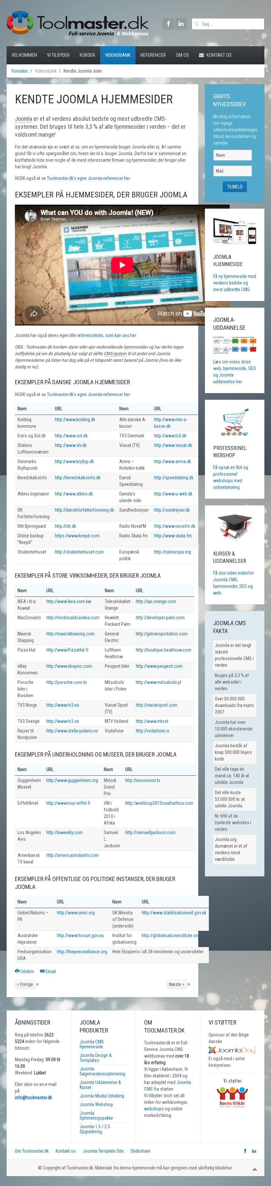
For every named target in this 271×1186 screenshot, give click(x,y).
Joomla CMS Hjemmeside (92, 1044)
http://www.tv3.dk (170, 435)
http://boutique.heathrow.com (163, 650)
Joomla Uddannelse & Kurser (100, 1085)
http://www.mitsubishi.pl (158, 682)
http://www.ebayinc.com (69, 666)
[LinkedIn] (181, 24)
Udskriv (27, 971)
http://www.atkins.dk (74, 493)
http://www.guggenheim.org (72, 780)
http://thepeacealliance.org (82, 951)
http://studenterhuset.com (79, 552)
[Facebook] (168, 24)
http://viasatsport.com (156, 705)
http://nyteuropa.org (172, 552)
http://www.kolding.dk (75, 419)
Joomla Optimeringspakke (96, 1115)
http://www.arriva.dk (172, 461)
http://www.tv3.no (62, 705)
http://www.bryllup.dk (74, 461)
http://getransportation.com (162, 633)
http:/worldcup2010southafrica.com (159, 803)
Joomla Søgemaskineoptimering (102, 1071)
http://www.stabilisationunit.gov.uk (174, 912)
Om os (182, 55)
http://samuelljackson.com (150, 832)
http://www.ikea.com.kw (68, 601)
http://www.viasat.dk (173, 445)
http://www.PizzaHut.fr (67, 650)
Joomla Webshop (96, 1104)
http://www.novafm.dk (174, 526)
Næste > (176, 984)
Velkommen (24, 55)
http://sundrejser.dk (172, 510)
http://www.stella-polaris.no (72, 730)
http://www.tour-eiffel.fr (68, 803)
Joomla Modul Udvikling (102, 1096)
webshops (154, 1108)
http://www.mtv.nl (152, 721)
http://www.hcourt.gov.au (80, 935)
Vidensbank (118, 55)
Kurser (87, 55)
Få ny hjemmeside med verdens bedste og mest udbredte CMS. (234, 283)
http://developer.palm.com (160, 617)
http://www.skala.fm (173, 535)
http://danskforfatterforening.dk (84, 510)
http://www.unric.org (76, 912)
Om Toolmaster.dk (32, 1151)
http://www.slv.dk (71, 445)
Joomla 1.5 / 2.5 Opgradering (95, 1129)
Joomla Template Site (103, 1151)
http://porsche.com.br (66, 682)
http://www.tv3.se (62, 721)
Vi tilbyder (58, 55)
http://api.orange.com (156, 601)
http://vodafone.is (152, 730)
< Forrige (25, 984)
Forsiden (20, 71)
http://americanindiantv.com (72, 855)
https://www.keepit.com (77, 535)
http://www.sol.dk (71, 435)
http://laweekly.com (64, 832)
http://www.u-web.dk (173, 493)
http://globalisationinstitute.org (171, 935)
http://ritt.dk (65, 526)
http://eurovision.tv (142, 780)
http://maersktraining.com (70, 633)
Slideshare (140, 1151)
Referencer (153, 55)
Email (50, 971)
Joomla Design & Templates (96, 1058)
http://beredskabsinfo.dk (77, 477)
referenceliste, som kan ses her (106, 335)
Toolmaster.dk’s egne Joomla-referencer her (88, 178)
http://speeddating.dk (173, 477)
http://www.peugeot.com (159, 666)
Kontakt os (219, 55)
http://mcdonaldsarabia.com (72, 617)
